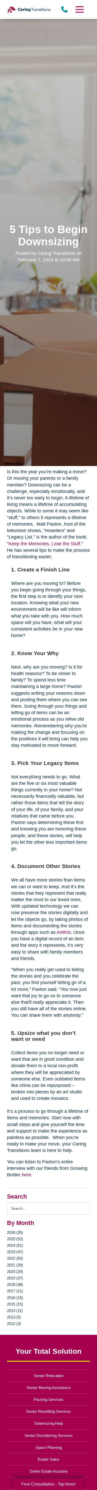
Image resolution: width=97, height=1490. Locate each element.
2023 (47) (15, 1252)
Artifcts (64, 932)
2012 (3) (14, 1323)
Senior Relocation (48, 1375)
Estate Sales (48, 1459)
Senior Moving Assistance (49, 1387)
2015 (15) (15, 1304)
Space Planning (48, 1447)
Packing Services (48, 1399)
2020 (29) (15, 1271)
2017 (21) (15, 1291)
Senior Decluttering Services (49, 1435)
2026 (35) (15, 1232)
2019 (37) (15, 1278)
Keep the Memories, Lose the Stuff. (45, 543)
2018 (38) (15, 1284)
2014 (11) (15, 1310)
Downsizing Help (48, 1423)
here (26, 1174)
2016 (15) (15, 1297)
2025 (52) (15, 1239)
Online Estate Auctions (48, 1471)
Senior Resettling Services (48, 1411)
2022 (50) (15, 1258)
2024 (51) (15, 1245)
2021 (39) (15, 1265)
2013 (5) (14, 1317)
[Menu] (79, 9)
